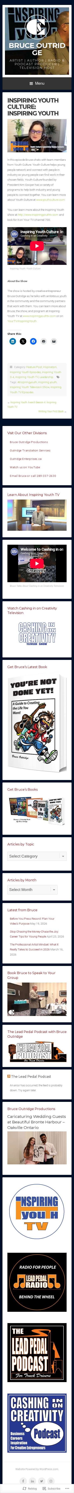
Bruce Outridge (37, 49)
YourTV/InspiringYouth (22, 321)
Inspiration (50, 367)
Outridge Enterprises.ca (26, 458)
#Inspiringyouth (27, 382)
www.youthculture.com (50, 199)
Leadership (46, 377)
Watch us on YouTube (25, 467)
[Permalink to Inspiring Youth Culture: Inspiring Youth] (37, 135)
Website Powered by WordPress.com (36, 1469)
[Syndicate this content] (8, 1076)
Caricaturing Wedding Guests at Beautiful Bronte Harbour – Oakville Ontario (36, 1122)
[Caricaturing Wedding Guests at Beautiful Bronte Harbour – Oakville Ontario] (37, 1163)
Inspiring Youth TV (26, 377)
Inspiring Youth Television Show (29, 387)
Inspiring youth (47, 382)
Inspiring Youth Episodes (25, 372)
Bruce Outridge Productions (29, 442)
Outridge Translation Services (30, 450)
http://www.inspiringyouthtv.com (38, 214)
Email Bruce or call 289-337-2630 (33, 475)
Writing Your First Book (51, 411)
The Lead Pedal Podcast (31, 1076)
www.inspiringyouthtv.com (40, 316)
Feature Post (34, 367)
